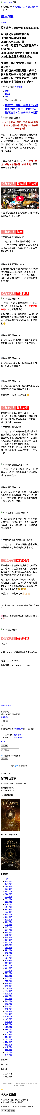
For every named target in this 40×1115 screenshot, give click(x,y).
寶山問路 (8, 968)
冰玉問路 (8, 1019)
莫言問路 (8, 899)
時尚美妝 (18, 87)
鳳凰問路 (8, 1004)
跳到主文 (4, 22)
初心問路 (8, 945)
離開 (12, 1111)
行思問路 (8, 917)
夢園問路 (8, 953)
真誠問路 (8, 1042)
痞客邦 (16, 729)
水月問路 (8, 955)
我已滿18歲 (5, 1111)
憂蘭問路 (8, 1009)
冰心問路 (8, 881)
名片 (7, 96)
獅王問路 (8, 940)
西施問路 (8, 1011)
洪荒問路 (8, 907)
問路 (7, 879)
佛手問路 (8, 943)
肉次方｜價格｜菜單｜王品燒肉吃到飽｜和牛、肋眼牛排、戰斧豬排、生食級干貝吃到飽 (21, 109)
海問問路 (8, 1027)
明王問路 (8, 920)
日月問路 (8, 966)
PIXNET (10, 1083)
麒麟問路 (8, 996)
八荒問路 (8, 978)
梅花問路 (8, 884)
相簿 (7, 91)
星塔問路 (8, 960)
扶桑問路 (8, 914)
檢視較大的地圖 (6, 705)
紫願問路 (8, 1034)
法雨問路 (8, 958)
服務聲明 (23, 1085)
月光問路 (8, 922)
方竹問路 (8, 963)
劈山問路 (8, 950)
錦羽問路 (8, 935)
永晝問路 (8, 1047)
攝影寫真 (17, 735)
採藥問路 (8, 983)
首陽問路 (8, 1037)
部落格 (7, 94)
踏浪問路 (8, 1029)
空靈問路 (8, 897)
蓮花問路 (8, 973)
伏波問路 (8, 1050)
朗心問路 (8, 1014)
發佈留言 (4, 758)
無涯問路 (8, 1024)
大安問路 (8, 988)
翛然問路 (8, 1001)
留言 (21, 729)
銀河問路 (8, 889)
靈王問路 (8, 16)
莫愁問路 (8, 927)
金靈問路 (8, 902)
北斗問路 (8, 1052)
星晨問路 (8, 932)
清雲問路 (8, 948)
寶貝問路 (8, 937)
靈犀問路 (8, 904)
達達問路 (8, 981)
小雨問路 (8, 892)
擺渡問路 (8, 1055)
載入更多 (4, 745)
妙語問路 (8, 986)
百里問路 (8, 1045)
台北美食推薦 (19, 737)
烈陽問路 (8, 894)
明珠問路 (8, 994)
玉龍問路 (8, 971)
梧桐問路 (8, 976)
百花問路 (8, 930)
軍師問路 (8, 991)
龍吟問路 (8, 1006)
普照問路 (8, 1022)
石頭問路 (8, 912)
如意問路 (8, 1039)
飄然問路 (8, 909)
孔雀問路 (8, 925)
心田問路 (8, 1032)
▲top (3, 741)
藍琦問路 (8, 1017)
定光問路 (8, 999)
